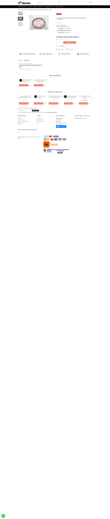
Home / (19, 9)
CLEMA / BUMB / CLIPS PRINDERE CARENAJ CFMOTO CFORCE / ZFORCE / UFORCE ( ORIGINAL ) (25, 97)
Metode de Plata (40, 118)
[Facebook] (18, 132)
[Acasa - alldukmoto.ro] (24, 2)
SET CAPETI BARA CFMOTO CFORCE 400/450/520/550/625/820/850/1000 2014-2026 (85, 97)
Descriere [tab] (20, 60)
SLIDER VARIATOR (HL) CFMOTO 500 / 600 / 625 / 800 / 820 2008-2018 (70, 97)
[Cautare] (59, 3)
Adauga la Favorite (60, 49)
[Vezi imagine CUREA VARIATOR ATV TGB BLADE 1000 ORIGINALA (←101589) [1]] (20, 19)
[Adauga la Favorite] (29, 85)
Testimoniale (48, 6)
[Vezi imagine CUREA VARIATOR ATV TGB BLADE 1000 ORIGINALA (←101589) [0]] (20, 13)
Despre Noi (41, 6)
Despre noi (20, 118)
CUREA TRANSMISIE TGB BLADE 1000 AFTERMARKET (40, 80)
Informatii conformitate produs (25, 69)
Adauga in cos (69, 42)
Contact (19, 124)
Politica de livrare (21, 122)
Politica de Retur (40, 119)
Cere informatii (70, 49)
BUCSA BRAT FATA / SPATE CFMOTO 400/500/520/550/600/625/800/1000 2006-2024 (40, 97)
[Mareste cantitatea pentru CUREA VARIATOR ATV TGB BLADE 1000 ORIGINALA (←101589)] (61, 42)
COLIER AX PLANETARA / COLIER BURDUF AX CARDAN (55, 97)
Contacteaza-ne (62, 126)
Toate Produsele (22, 6)
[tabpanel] (39, 22)
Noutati (30, 6)
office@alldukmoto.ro (81, 118)
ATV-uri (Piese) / (24, 9)
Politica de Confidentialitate (52, 112)
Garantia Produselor (40, 121)
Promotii (35, 6)
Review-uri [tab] (27, 60)
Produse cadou (59, 6)
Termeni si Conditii (21, 119)
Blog (53, 6)
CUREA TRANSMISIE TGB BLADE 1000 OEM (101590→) (25, 80)
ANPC (38, 122)
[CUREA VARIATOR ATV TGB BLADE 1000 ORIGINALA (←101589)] (39, 22)
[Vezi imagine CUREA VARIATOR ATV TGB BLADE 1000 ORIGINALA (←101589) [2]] (20, 24)
